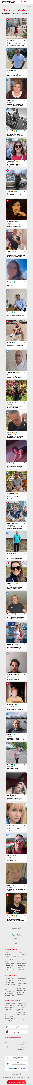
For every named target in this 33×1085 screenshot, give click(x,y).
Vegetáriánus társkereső (21, 988)
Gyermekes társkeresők (21, 996)
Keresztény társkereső (21, 958)
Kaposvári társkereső (9, 1013)
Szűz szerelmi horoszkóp (21, 1041)
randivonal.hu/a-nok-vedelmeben (19, 1064)
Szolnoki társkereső (20, 1012)
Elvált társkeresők (20, 992)
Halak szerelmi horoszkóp (10, 1041)
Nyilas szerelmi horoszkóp (22, 1042)
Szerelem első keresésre (21, 971)
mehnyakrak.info (15, 1058)
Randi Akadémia (8, 958)
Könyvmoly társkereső (9, 991)
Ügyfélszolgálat (16, 931)
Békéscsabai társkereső (10, 1003)
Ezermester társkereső (10, 982)
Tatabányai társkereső (21, 1016)
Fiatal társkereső (20, 959)
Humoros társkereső (9, 988)
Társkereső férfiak (20, 969)
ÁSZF (16, 943)
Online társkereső (20, 952)
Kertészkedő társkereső (10, 989)
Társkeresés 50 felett (21, 965)
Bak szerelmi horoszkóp (10, 1050)
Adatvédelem (16, 938)
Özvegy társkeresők (20, 994)
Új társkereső (19, 956)
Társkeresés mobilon (9, 963)
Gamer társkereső (9, 986)
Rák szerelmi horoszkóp (21, 1052)
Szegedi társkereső (20, 1005)
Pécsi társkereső (8, 1020)
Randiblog (7, 952)
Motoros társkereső (9, 993)
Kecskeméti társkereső (10, 1014)
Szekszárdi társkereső (21, 1007)
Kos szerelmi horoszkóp (21, 1047)
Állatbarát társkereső (9, 978)
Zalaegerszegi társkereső (22, 1019)
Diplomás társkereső (9, 971)
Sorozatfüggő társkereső (21, 978)
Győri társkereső (8, 1011)
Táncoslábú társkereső (21, 983)
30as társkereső (19, 961)
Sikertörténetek (8, 954)
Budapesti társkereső (9, 1005)
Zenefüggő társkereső (21, 990)
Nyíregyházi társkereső (10, 1018)
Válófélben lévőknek (9, 969)
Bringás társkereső (9, 980)
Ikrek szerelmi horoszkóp (10, 1049)
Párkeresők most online (10, 965)
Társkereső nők (19, 967)
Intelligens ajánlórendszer (10, 956)
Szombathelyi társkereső (21, 1014)
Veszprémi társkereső (21, 1018)
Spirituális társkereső (9, 995)
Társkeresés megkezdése (17, 1082)
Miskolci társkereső (9, 1016)
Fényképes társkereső (21, 954)
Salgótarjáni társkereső (21, 1003)
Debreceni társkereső (9, 1007)
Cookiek (16, 940)
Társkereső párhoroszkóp (13, 1037)
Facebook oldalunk (9, 959)
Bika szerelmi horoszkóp (10, 1052)
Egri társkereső (8, 1009)
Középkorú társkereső (21, 963)
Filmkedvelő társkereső (10, 984)
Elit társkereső (8, 967)
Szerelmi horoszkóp (9, 961)
